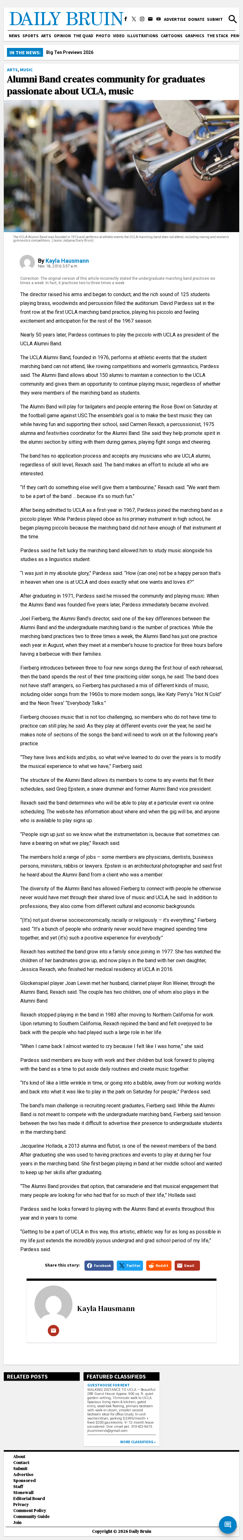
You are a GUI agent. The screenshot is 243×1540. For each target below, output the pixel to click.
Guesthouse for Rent (108, 1385)
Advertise (175, 19)
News (14, 35)
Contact (21, 1463)
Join (17, 1522)
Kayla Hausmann (67, 260)
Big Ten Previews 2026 (69, 52)
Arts (46, 35)
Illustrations (142, 35)
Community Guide (31, 1517)
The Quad (83, 35)
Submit (215, 19)
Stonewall (23, 1493)
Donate (196, 19)
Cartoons (172, 35)
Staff (18, 1487)
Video (119, 35)
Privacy (21, 1505)
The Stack (217, 35)
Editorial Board (29, 1499)
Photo (103, 35)
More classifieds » (138, 1441)
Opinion (62, 35)
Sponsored (24, 1481)
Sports (30, 35)
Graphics (194, 35)
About (19, 1457)
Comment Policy (29, 1511)
